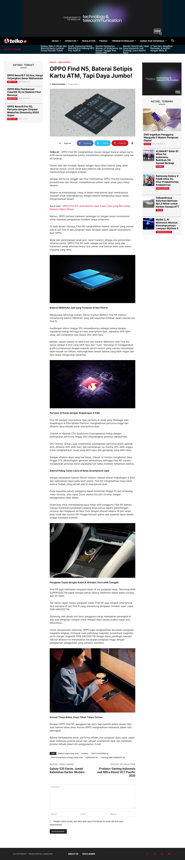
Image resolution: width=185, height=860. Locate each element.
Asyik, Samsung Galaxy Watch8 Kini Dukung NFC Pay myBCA (81, 48)
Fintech (147, 144)
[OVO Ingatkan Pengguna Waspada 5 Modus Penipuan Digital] (162, 120)
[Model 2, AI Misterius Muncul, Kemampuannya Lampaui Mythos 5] (148, 224)
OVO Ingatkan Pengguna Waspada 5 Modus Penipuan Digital (161, 137)
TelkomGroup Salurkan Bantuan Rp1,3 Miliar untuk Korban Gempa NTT (167, 202)
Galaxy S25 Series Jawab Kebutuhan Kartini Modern (67, 770)
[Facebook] (147, 854)
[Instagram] (155, 854)
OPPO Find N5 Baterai (99, 753)
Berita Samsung (162, 188)
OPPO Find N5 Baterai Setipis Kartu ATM (67, 757)
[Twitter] (162, 854)
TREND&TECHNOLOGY (164, 232)
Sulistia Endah (58, 84)
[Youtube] (169, 854)
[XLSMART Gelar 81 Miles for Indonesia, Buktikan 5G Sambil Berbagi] (148, 155)
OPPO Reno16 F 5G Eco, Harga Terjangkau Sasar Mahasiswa (25, 77)
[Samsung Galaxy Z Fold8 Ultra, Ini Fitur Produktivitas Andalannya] (148, 180)
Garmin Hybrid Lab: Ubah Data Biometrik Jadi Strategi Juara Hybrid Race (136, 49)
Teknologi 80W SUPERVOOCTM (113, 757)
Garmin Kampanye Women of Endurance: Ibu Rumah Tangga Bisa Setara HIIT (109, 49)
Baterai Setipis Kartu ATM (68, 753)
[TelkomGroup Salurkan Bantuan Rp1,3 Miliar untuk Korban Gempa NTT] (148, 202)
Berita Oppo (12, 82)
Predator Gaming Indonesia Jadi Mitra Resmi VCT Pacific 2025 (116, 772)
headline (84, 753)
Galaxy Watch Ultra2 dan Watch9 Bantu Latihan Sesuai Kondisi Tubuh (54, 48)
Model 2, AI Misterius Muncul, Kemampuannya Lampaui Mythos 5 (167, 224)
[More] (132, 143)
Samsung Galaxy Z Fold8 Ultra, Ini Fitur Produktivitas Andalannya (167, 180)
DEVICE (53, 62)
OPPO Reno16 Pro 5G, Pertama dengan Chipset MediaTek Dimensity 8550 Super (23, 111)
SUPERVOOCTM (91, 757)
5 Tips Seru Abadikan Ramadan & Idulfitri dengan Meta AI (161, 48)
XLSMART (160, 166)
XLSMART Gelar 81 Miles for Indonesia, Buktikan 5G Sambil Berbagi (167, 157)
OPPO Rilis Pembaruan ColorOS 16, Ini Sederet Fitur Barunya (24, 92)
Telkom (159, 210)
